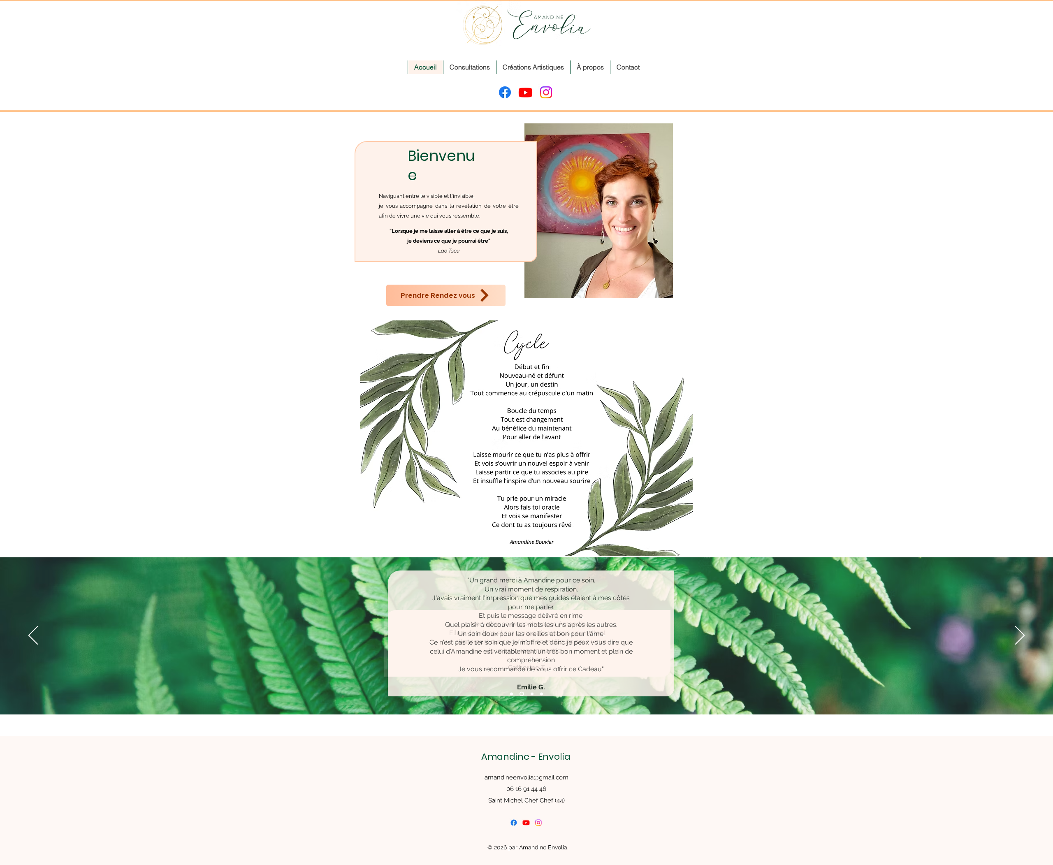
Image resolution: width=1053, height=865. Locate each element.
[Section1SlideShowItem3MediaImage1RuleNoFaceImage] (532, 694)
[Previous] (33, 636)
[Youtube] (525, 92)
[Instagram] (546, 92)
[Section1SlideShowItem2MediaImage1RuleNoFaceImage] (522, 694)
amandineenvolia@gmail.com (526, 777)
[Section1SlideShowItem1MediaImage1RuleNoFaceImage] (511, 694)
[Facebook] (505, 92)
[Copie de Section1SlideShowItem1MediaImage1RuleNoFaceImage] (541, 694)
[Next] (1020, 636)
